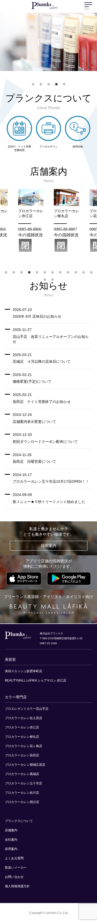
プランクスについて (19, 821)
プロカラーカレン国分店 (22, 802)
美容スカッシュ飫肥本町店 (23, 671)
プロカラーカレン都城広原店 (25, 764)
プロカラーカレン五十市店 (23, 783)
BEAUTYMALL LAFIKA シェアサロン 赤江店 (35, 680)
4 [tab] (56, 80)
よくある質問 (14, 858)
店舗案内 (11, 830)
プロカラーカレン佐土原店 (23, 718)
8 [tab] (60, 268)
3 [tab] (49, 80)
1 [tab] (33, 80)
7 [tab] (52, 268)
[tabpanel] (66, 220)
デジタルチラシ (49, 146)
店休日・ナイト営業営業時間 (19, 148)
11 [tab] (84, 268)
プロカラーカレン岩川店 (22, 792)
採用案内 (48, 546)
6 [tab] (45, 268)
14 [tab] (53, 276)
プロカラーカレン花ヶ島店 (23, 746)
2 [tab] (41, 80)
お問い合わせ (14, 877)
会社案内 (11, 839)
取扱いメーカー (16, 867)
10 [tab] (76, 268)
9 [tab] (68, 268)
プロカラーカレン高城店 (22, 774)
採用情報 (77, 146)
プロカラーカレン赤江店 (22, 727)
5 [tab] (64, 80)
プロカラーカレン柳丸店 (22, 737)
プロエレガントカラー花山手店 (26, 709)
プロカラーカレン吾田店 (22, 755)
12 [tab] (92, 268)
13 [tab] (45, 276)
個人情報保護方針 (17, 886)
